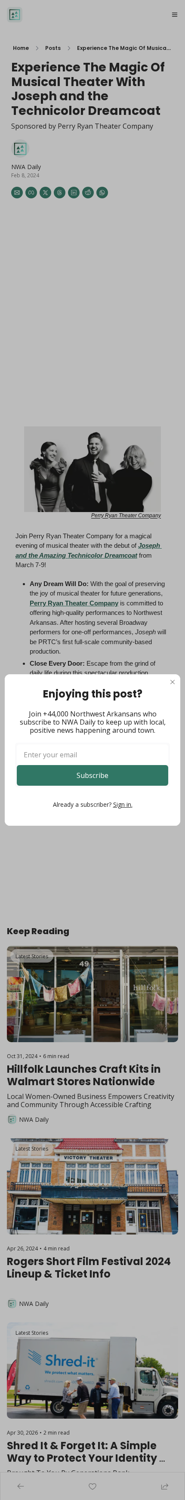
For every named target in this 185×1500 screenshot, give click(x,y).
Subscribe (92, 775)
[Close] (172, 682)
